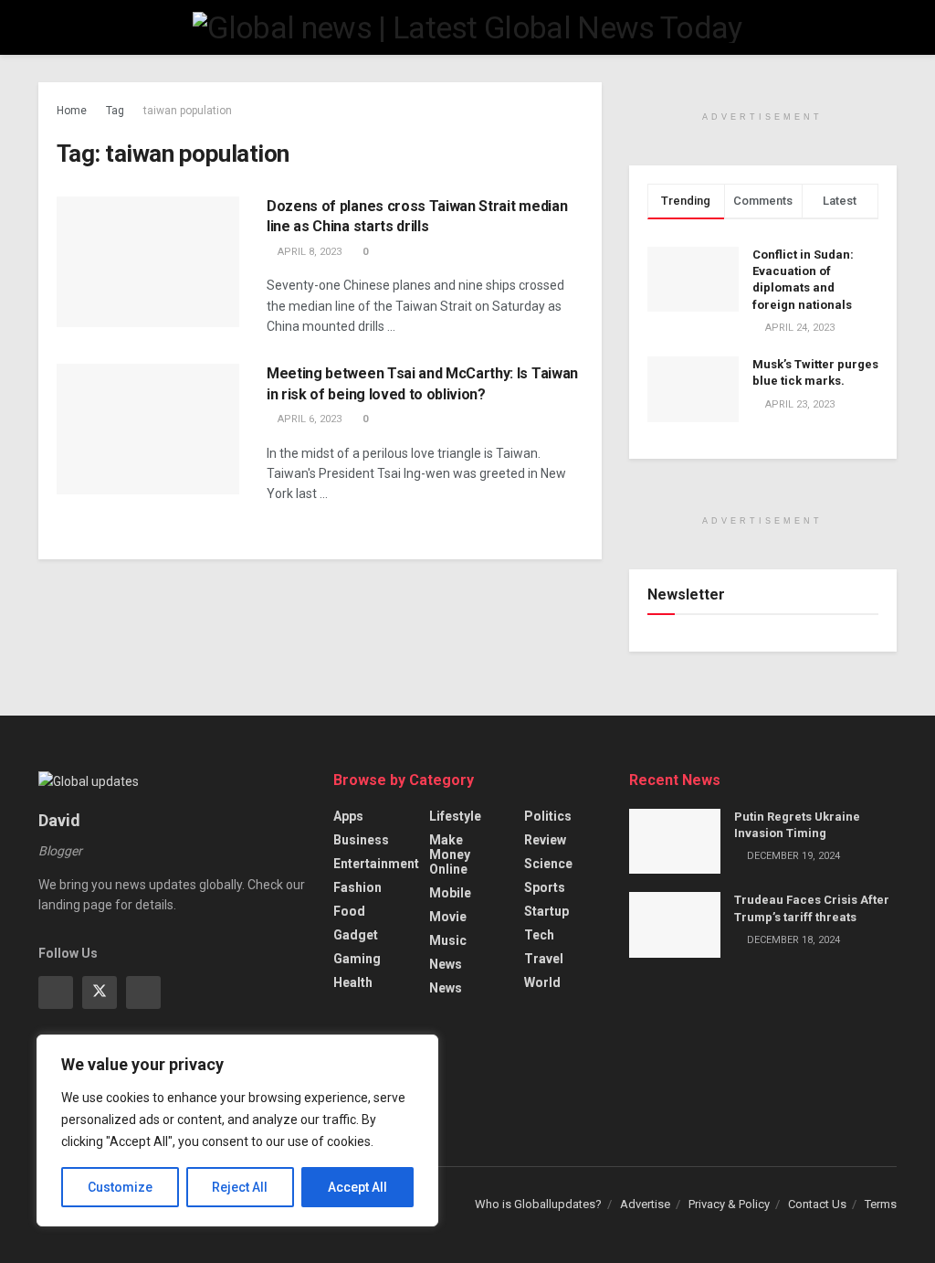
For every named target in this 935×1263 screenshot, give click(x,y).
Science (548, 863)
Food (349, 911)
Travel (543, 958)
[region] (237, 1130)
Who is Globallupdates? (538, 1204)
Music (448, 940)
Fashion (357, 887)
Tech (539, 935)
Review (545, 840)
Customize (120, 1187)
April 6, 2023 (308, 419)
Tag (115, 110)
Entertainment (376, 863)
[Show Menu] (46, 27)
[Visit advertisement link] (763, 92)
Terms (881, 1204)
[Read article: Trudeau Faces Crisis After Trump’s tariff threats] (674, 925)
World (542, 982)
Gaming (357, 958)
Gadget (355, 935)
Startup (546, 911)
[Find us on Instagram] (143, 992)
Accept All (357, 1187)
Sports (544, 887)
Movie (448, 916)
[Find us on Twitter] (99, 992)
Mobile (450, 893)
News (445, 964)
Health (353, 982)
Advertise (645, 1204)
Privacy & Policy (729, 1204)
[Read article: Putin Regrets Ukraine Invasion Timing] (674, 842)
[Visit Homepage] (467, 27)
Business (361, 840)
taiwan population (187, 110)
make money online (449, 854)
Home (72, 110)
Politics (548, 816)
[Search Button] (889, 27)
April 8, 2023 (308, 252)
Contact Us (817, 1204)
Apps (348, 816)
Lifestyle (455, 816)
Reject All (240, 1187)
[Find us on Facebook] (55, 992)
